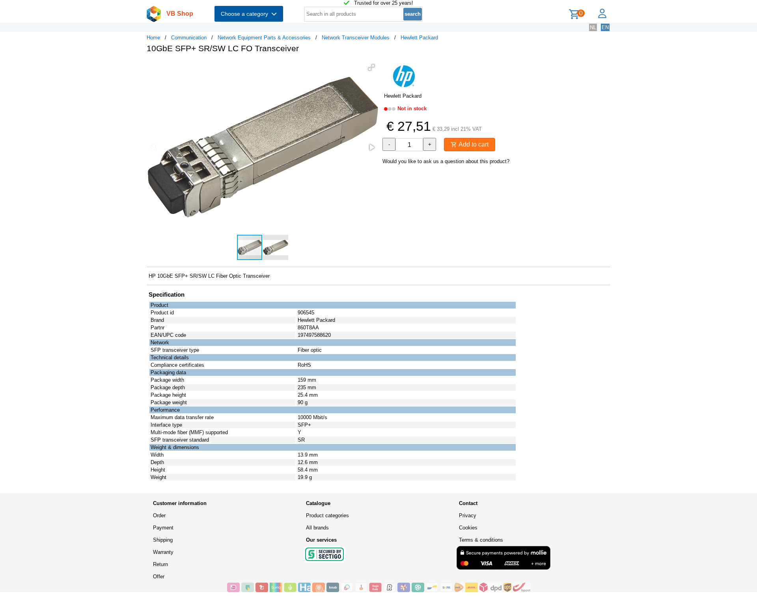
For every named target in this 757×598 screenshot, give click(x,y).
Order (159, 515)
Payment (163, 528)
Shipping (163, 540)
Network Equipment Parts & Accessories (264, 38)
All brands (317, 528)
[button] (371, 67)
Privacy (467, 515)
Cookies (468, 528)
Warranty (163, 552)
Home (153, 38)
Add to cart (473, 144)
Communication (189, 38)
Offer (158, 576)
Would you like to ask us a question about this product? (445, 161)
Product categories (327, 515)
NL (593, 27)
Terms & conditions (481, 540)
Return (160, 564)
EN (605, 27)
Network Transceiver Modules (356, 38)
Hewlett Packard (419, 38)
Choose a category (246, 14)
